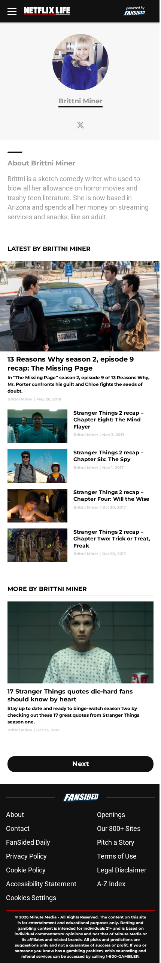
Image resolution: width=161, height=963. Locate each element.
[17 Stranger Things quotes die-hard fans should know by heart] (80, 667)
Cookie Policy (26, 870)
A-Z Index (111, 884)
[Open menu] (11, 11)
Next (80, 764)
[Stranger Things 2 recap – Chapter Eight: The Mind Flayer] (80, 426)
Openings (111, 815)
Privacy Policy (26, 856)
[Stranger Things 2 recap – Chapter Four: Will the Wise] (80, 505)
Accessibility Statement (41, 884)
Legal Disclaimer (121, 870)
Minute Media (43, 917)
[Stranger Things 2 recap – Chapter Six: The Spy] (80, 466)
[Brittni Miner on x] (80, 125)
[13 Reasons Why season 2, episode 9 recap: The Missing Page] (80, 331)
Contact (18, 828)
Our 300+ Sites (118, 828)
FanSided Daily (28, 842)
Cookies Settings (31, 898)
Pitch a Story (115, 842)
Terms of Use (117, 856)
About (15, 815)
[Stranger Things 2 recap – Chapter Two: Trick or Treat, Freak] (80, 545)
